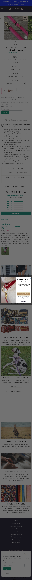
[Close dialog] (30, 278)
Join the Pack (23, 294)
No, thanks (23, 301)
